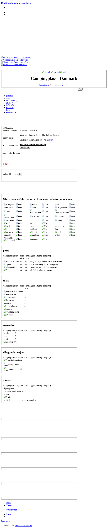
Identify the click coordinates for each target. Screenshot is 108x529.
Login (8, 514)
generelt (9, 96)
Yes (80, 89)
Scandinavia (44, 85)
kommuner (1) (12, 100)
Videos (9, 505)
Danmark (59, 85)
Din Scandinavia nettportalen (16, 3)
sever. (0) (10, 107)
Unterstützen (11, 510)
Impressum (5, 521)
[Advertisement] (54, 36)
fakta (8, 98)
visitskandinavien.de (23, 526)
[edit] (5, 164)
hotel (8, 110)
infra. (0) (10, 105)
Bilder (8, 503)
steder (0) (10, 103)
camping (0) (11, 112)
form (51, 140)
